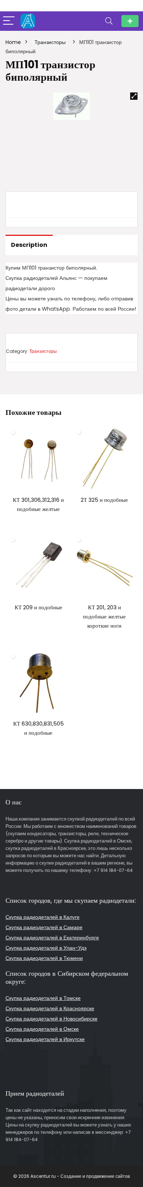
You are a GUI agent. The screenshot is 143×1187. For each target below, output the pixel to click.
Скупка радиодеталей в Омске (42, 1029)
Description (29, 245)
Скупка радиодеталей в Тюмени (44, 958)
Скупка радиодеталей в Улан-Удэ (46, 948)
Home (13, 42)
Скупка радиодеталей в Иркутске (45, 1039)
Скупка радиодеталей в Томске (43, 998)
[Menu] (9, 21)
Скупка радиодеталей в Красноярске (50, 1008)
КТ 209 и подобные (38, 607)
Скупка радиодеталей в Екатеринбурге (52, 937)
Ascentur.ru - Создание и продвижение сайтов (80, 1176)
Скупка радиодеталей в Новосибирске (52, 1018)
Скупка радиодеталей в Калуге (43, 917)
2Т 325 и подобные (104, 500)
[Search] (109, 21)
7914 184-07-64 (130, 21)
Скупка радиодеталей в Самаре (44, 927)
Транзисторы (50, 42)
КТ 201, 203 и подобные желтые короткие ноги (104, 616)
